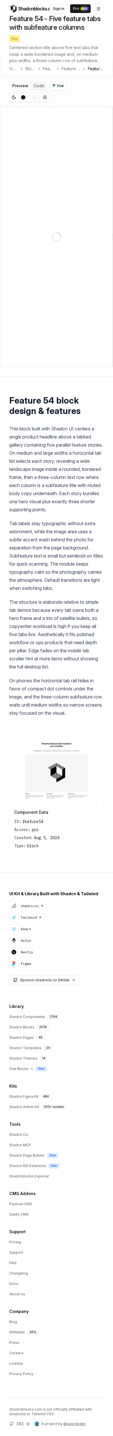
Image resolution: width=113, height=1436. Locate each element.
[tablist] (28, 85)
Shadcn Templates (25, 1048)
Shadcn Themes (23, 1058)
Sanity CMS (19, 1214)
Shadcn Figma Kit (24, 1096)
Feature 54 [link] (95, 68)
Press (14, 1342)
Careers (16, 1353)
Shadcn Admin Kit (24, 1107)
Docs (13, 1283)
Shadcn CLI (18, 1134)
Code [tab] (39, 85)
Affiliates (17, 1332)
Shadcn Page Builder (27, 1155)
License (16, 1363)
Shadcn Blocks (21, 1027)
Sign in (58, 8)
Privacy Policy (21, 1374)
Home (14, 68)
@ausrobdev (74, 1424)
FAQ (13, 1263)
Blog (13, 1322)
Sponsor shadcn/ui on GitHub (45, 980)
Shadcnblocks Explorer (29, 1176)
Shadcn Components (27, 1017)
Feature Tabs (71, 68)
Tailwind (29, 917)
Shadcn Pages (21, 1037)
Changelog (18, 1273)
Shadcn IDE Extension (27, 1166)
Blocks (30, 68)
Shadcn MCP (20, 1145)
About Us (17, 1294)
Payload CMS (20, 1204)
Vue (60, 85)
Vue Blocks (19, 1069)
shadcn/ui (30, 906)
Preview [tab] (20, 85)
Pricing (15, 1242)
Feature (48, 68)
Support (16, 1252)
